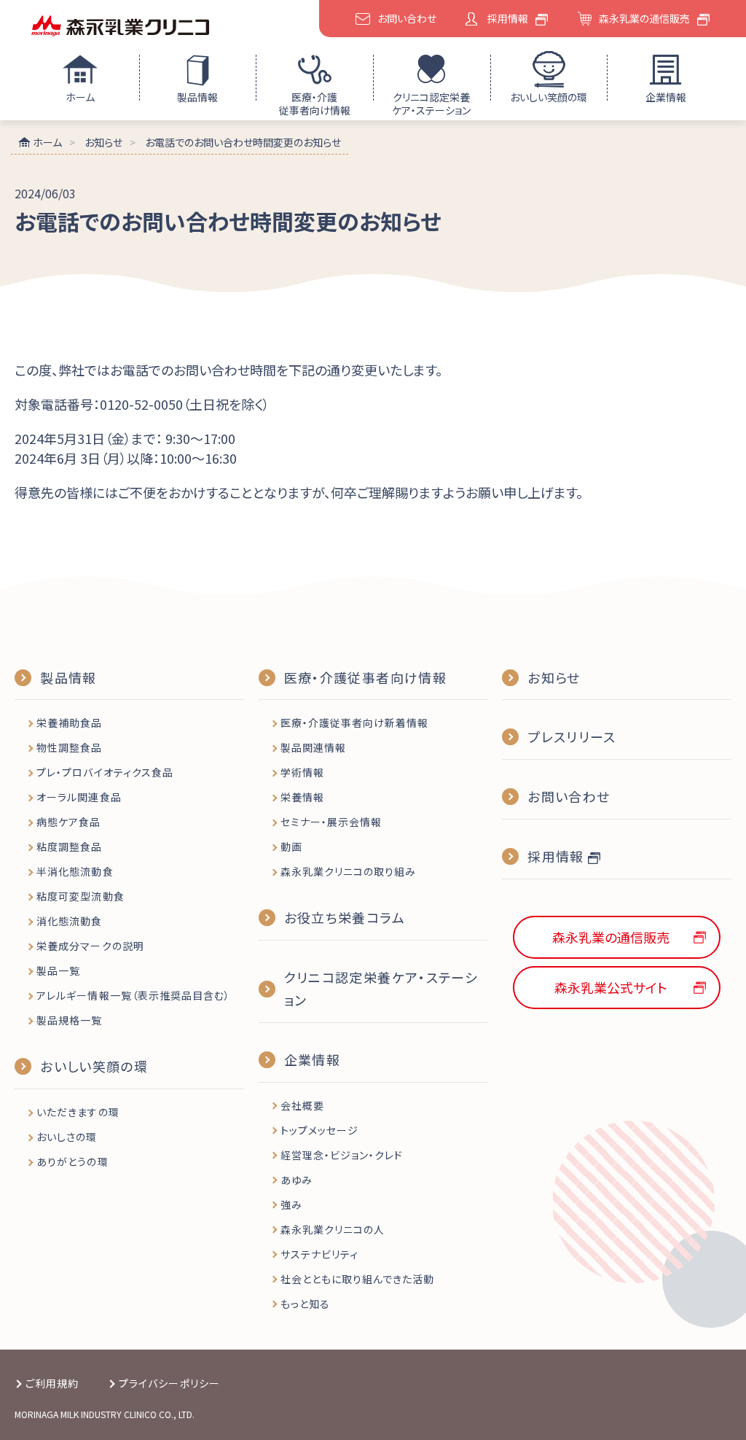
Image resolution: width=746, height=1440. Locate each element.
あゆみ (296, 1179)
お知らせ (553, 677)
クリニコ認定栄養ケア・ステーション (431, 103)
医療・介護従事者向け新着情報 (354, 722)
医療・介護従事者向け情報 (314, 103)
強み (291, 1204)
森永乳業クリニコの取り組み (348, 871)
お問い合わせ (406, 18)
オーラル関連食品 (78, 797)
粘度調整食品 (69, 846)
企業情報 (665, 97)
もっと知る (305, 1303)
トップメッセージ (319, 1130)
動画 (291, 846)
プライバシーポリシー (169, 1383)
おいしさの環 (66, 1136)
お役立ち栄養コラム (344, 917)
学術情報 (302, 772)
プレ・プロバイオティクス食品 (104, 772)
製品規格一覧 (69, 1020)
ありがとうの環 (72, 1161)
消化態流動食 (69, 921)
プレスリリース (571, 736)
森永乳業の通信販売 (644, 18)
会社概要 (302, 1105)
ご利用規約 (52, 1383)
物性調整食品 (69, 747)
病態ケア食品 (68, 821)
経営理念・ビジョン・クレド (342, 1155)
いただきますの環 (77, 1112)
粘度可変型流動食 (80, 896)
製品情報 (197, 97)
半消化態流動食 (74, 871)
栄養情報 (302, 797)
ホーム (80, 97)
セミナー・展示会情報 (331, 821)
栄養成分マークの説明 (90, 945)
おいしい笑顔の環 (548, 97)
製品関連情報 (313, 747)
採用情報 (507, 18)
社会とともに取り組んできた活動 (357, 1279)
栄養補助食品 (69, 722)
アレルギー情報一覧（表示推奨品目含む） (133, 995)
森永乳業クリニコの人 (332, 1229)
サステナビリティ (319, 1254)
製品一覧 (58, 970)
